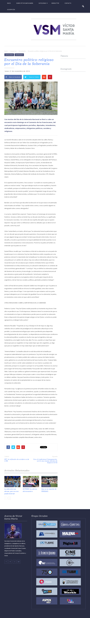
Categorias (42, 3)
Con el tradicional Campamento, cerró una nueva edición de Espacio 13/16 (45, 461)
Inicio (9, 3)
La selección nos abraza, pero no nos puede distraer (11, 491)
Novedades (19, 55)
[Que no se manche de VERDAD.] (49, 481)
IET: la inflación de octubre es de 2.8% (16, 460)
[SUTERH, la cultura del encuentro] (31, 481)
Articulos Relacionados (17, 470)
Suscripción (11, 9)
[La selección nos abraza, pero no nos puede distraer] (12, 481)
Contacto (68, 3)
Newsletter (55, 3)
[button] (83, 6)
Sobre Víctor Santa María (24, 3)
